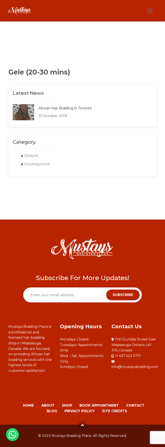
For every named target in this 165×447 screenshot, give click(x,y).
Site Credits (114, 411)
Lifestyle (31, 156)
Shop (67, 405)
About (48, 405)
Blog (52, 411)
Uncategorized (37, 164)
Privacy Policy (79, 411)
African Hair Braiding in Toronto (65, 108)
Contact (135, 405)
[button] (12, 434)
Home (28, 405)
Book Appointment (99, 405)
